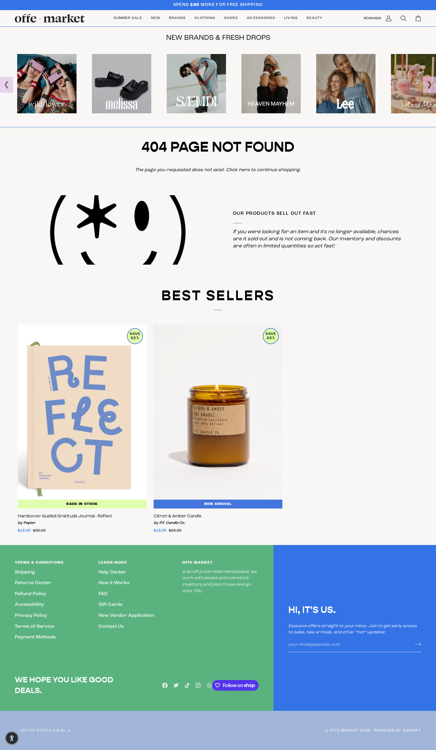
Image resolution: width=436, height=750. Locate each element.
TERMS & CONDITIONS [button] (39, 563)
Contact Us (111, 626)
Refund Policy (30, 594)
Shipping (25, 572)
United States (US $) (42, 730)
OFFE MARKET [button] (197, 563)
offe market (344, 730)
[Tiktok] (187, 685)
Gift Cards (110, 604)
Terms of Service (34, 626)
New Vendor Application (126, 615)
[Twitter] (176, 685)
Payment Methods (35, 637)
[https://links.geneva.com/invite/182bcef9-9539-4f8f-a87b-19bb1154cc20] (209, 685)
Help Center (112, 572)
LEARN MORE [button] (112, 563)
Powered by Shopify (397, 730)
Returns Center (33, 583)
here (244, 170)
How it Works (114, 583)
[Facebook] (165, 685)
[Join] (416, 644)
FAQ (102, 594)
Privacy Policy (31, 615)
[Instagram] (198, 685)
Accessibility (29, 604)
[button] (177, 18)
